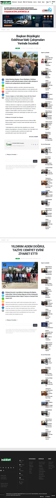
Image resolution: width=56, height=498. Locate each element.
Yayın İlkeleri (3, 477)
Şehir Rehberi (42, 476)
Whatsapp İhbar (4, 485)
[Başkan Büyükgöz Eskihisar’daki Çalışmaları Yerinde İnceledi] (20, 63)
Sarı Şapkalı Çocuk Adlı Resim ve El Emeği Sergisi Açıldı (48, 151)
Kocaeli (20, 2)
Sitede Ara (51, 462)
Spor (43, 2)
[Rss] (14, 467)
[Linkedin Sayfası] (12, 467)
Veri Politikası (4, 478)
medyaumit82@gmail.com (18, 145)
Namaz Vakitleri (41, 466)
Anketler (50, 463)
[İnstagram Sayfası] (6, 467)
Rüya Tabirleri (52, 467)
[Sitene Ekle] (4, 470)
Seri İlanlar (41, 474)
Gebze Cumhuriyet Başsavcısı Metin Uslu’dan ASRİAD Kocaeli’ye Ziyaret (48, 85)
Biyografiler (51, 465)
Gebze (8, 29)
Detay (42, 496)
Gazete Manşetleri (41, 478)
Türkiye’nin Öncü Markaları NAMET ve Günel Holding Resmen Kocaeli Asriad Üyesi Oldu (49, 183)
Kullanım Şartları (4, 483)
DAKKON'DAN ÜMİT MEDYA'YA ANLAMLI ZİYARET (48, 202)
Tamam (48, 496)
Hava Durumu (42, 462)
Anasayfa (3, 29)
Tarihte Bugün (42, 471)
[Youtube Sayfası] (9, 467)
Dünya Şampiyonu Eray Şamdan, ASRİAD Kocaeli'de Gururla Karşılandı (48, 73)
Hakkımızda (3, 475)
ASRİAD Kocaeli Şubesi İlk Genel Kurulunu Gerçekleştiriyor (49, 96)
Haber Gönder (4, 486)
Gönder (35, 161)
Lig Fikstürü (41, 469)
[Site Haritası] (2, 470)
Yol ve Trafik (41, 463)
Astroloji (50, 468)
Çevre (35, 2)
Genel (39, 2)
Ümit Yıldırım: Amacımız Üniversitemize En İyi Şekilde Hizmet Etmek (49, 105)
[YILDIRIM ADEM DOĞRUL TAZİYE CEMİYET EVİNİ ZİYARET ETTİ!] (20, 275)
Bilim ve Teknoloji (27, 2)
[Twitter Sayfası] (4, 467)
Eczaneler (41, 468)
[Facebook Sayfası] (1, 467)
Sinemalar (41, 473)
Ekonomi (14, 2)
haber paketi (3, 496)
